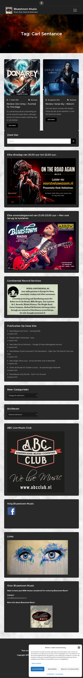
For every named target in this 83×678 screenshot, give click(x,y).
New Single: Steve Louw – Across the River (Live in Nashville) (32, 361)
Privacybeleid (59, 674)
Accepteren (37, 669)
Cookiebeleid (50, 674)
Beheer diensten (36, 663)
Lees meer (12, 125)
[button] (79, 647)
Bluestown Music (25, 9)
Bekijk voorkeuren (70, 669)
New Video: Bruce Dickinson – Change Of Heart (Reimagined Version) (36, 344)
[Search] (73, 141)
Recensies (34, 100)
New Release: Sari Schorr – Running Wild (25, 331)
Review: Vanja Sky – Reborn (60, 104)
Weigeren (52, 669)
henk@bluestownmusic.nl (17, 598)
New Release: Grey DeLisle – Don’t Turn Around (28, 374)
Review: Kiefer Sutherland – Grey (22, 338)
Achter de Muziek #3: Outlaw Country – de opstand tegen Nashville (35, 367)
